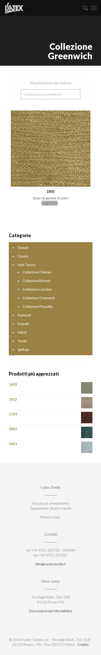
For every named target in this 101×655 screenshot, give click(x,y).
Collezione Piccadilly (38, 306)
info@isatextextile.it (50, 564)
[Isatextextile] (14, 7)
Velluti (22, 332)
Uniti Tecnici (26, 265)
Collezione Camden (37, 289)
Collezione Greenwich (39, 298)
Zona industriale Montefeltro (50, 611)
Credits (83, 644)
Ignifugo (23, 349)
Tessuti (22, 248)
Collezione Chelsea (37, 272)
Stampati (24, 315)
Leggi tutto (49, 203)
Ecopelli (23, 324)
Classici (22, 256)
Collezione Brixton (36, 281)
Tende (22, 341)
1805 (50, 191)
